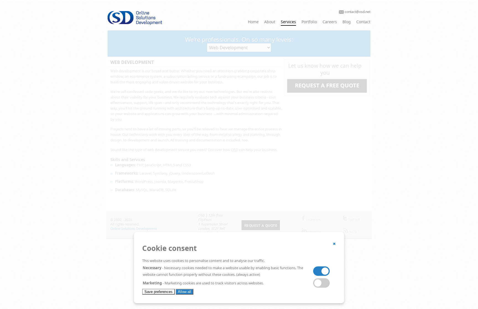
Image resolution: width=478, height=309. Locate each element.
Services (288, 21)
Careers (330, 21)
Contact (363, 21)
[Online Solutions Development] (148, 23)
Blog (346, 21)
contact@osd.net (357, 11)
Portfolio (309, 21)
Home (253, 21)
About (269, 21)
